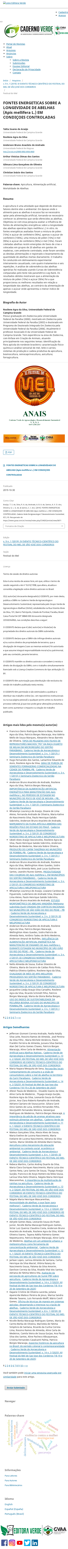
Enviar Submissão (16, 1387)
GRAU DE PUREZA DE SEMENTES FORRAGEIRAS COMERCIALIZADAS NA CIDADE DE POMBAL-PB (36, 766)
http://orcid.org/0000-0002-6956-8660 (18, 152)
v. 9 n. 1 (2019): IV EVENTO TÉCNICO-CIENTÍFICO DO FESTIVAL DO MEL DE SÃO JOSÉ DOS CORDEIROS (34, 85)
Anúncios (11, 53)
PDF (10, 452)
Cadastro (63, 12)
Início (5, 80)
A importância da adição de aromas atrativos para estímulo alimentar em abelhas (37, 1116)
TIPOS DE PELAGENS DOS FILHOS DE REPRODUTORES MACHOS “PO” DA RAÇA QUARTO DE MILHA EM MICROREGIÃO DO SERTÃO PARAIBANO (35, 745)
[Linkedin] (35, 1545)
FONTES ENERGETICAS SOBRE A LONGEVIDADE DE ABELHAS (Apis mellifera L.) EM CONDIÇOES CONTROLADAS (31, 470)
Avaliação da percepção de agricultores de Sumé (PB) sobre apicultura (34, 1276)
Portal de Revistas (15, 43)
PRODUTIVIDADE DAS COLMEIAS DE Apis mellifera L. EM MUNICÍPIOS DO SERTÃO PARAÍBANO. (37, 875)
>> (19, 1017)
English (9, 1504)
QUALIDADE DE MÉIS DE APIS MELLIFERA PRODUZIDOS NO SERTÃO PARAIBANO (31, 975)
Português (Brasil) (14, 1513)
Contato (17, 72)
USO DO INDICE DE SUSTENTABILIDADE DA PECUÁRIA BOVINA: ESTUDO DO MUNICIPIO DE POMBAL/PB (34, 1002)
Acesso (62, 15)
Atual (9, 47)
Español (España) (14, 1509)
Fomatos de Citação (14, 526)
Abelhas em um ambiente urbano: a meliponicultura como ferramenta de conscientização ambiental (35, 1244)
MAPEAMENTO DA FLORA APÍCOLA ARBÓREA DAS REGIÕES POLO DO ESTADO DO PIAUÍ (35, 825)
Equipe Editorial (21, 66)
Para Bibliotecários (13, 1485)
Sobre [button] (9, 56)
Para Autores (11, 1480)
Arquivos (11, 50)
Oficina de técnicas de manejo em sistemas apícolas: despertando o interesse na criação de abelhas (36, 1304)
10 (21, 1365)
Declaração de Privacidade (27, 69)
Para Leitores (11, 1475)
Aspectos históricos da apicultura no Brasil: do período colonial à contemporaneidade (37, 1344)
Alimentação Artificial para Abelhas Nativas (34, 1051)
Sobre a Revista (21, 59)
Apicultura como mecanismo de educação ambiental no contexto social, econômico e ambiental (31, 1148)
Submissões (19, 63)
